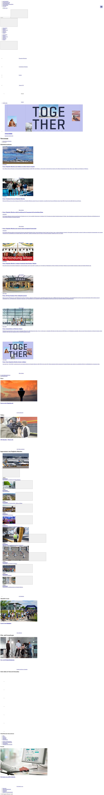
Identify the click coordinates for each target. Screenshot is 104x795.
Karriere (4, 32)
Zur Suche (4, 6)
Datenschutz (5, 790)
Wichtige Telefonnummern (7, 741)
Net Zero (4, 37)
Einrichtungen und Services (7, 742)
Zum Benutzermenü (6, 3)
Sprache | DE (21, 85)
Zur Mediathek (21, 596)
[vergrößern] (11, 473)
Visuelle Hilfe (5, 103)
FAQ (3, 735)
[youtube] (13, 698)
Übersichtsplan (5, 743)
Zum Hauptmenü (5, 1)
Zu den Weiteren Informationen (8, 4)
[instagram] (13, 689)
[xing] (13, 714)
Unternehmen (5, 28)
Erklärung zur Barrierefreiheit (8, 792)
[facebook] (13, 706)
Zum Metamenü (5, 5)
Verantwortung (5, 36)
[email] (13, 723)
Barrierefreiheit (5, 739)
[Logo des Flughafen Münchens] (5, 8)
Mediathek (4, 738)
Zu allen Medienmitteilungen (5, 375)
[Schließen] (9, 45)
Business (4, 35)
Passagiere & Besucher (23, 58)
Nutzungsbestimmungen (7, 789)
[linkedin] (13, 681)
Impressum (4, 788)
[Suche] (19, 13)
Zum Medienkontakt (3, 376)
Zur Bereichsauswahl (6, 2)
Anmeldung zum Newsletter (7, 744)
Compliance (5, 791)
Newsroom (4, 31)
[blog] (13, 731)
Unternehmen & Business (23, 66)
